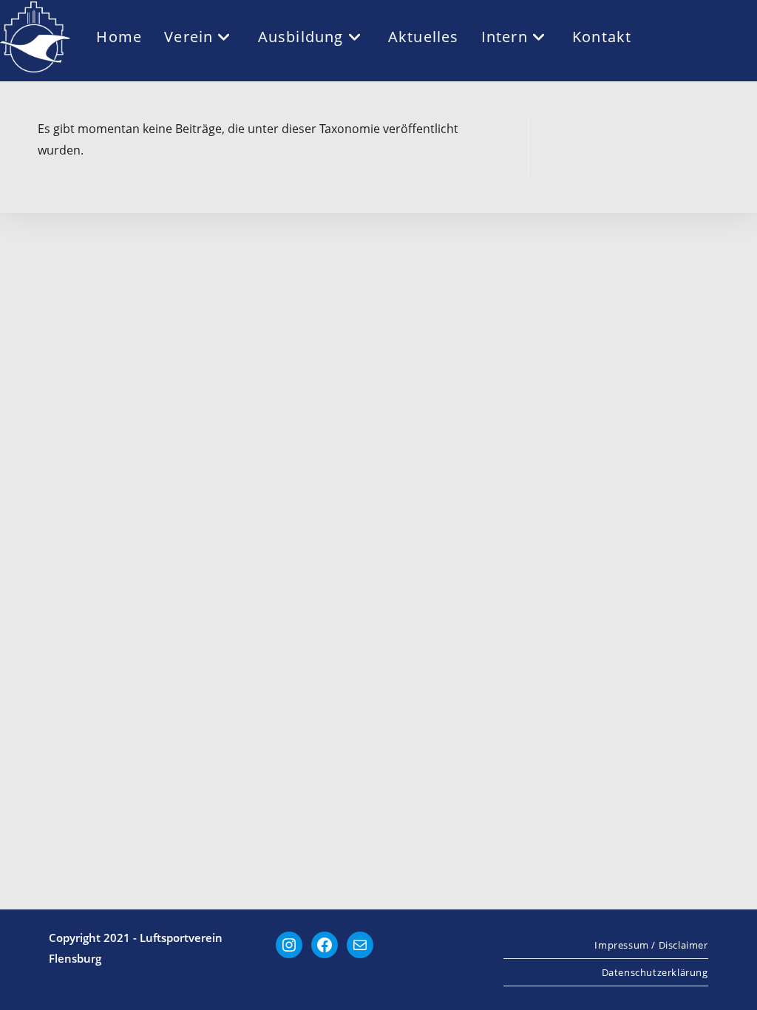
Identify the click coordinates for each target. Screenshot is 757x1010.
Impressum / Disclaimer (650, 945)
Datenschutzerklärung (655, 972)
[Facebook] (324, 945)
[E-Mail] (360, 945)
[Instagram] (289, 945)
